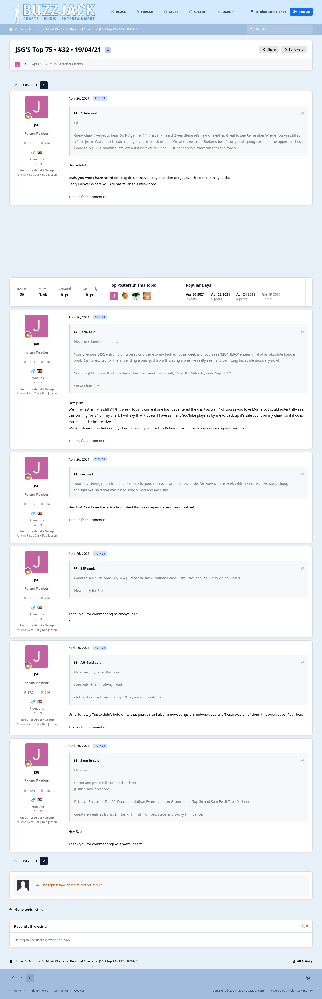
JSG (24, 64)
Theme (17, 991)
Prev (26, 85)
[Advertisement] (161, 241)
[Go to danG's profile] (136, 296)
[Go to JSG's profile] (17, 64)
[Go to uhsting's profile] (147, 296)
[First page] (15, 85)
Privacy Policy (39, 991)
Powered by (291, 991)
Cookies (79, 991)
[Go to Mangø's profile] (125, 296)
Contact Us (61, 991)
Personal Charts (70, 64)
